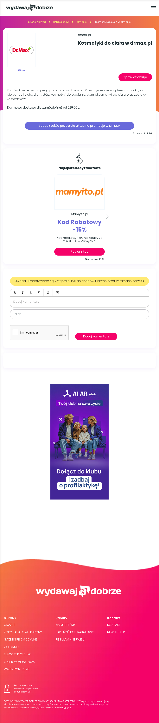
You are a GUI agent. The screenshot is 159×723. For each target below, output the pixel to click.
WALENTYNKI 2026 (16, 669)
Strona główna (37, 22)
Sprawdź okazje (135, 77)
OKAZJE (9, 625)
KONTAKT (114, 625)
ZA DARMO (11, 647)
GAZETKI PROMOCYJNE (20, 639)
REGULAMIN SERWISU (70, 639)
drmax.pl (81, 22)
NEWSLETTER (116, 632)
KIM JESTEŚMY (66, 625)
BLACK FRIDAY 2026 (17, 654)
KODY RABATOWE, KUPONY (23, 632)
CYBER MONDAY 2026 (19, 662)
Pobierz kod (79, 251)
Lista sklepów (61, 22)
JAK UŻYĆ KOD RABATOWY (75, 632)
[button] (14, 292)
